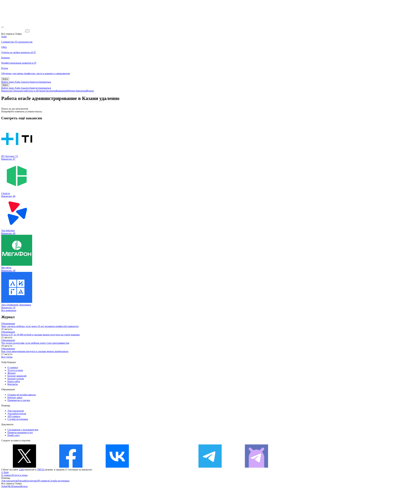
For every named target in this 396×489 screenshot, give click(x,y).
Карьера (16, 486)
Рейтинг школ (14, 397)
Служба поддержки (17, 419)
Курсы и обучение (35, 90)
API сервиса (13, 416)
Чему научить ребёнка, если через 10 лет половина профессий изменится (39, 326)
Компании (61, 90)
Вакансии (6, 90)
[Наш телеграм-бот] (256, 466)
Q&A (9, 486)
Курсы (24, 486)
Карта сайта (13, 381)
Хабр (4, 486)
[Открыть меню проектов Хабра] (2, 27)
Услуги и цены (15, 370)
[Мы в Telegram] (210, 466)
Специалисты (19, 90)
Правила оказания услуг (20, 432)
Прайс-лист (13, 435)
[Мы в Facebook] (71, 466)
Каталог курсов (15, 378)
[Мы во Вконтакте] (117, 466)
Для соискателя (15, 410)
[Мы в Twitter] (24, 466)
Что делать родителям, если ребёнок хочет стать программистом (35, 343)
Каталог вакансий (16, 375)
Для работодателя (16, 413)
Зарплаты (81, 90)
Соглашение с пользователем (22, 429)
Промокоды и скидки (18, 400)
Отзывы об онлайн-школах (21, 394)
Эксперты (50, 90)
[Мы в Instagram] (163, 466)
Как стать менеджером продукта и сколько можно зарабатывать (34, 351)
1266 (21, 469)
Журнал (90, 90)
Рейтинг (71, 90)
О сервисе (12, 367)
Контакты (12, 384)
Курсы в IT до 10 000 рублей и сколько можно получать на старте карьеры (40, 334)
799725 (40, 469)
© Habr (5, 472)
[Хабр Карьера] (13, 30)
